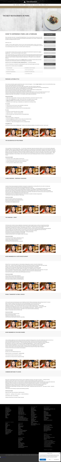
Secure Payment (46, 413)
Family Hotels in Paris (21, 411)
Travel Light (32, 418)
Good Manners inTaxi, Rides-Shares (29, 71)
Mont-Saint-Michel (7, 414)
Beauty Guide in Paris (33, 414)
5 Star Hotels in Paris (20, 408)
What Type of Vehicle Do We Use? (48, 420)
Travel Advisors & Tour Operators (48, 425)
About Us (45, 411)
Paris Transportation (33, 417)
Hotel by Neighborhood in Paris (22, 414)
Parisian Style (32, 413)
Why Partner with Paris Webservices (48, 427)
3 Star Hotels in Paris (20, 410)
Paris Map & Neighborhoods (34, 421)
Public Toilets (32, 408)
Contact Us (45, 439)
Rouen (6, 428)
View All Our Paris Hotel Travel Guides (23, 420)
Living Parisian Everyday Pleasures (11, 71)
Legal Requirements (33, 419)
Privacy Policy (45, 419)
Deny (49, 459)
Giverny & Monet (7, 408)
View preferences (56, 459)
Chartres (6, 426)
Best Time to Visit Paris (34, 423)
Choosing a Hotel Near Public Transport (23, 418)
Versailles (6, 423)
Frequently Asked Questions (47, 414)
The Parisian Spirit (9, 73)
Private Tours (7, 412)
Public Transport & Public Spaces (29, 69)
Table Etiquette (33, 420)
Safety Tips (32, 411)
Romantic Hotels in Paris (21, 413)
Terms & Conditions (46, 418)
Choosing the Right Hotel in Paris (22, 417)
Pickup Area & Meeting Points (47, 415)
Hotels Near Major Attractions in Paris (23, 419)
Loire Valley (6, 413)
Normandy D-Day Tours (8, 410)
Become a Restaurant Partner (47, 429)
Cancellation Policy (46, 417)
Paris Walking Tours (7, 411)
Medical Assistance (33, 409)
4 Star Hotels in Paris (20, 409)
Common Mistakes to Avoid (28, 73)
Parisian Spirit (32, 412)
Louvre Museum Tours (8, 409)
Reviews (45, 416)
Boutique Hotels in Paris (21, 412)
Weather (32, 422)
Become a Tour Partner (47, 426)
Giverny (6, 424)
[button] (59, 453)
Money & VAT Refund (33, 410)
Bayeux (6, 427)
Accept (43, 459)
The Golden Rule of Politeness (10, 69)
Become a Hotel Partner (47, 428)
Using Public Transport (8, 432)
